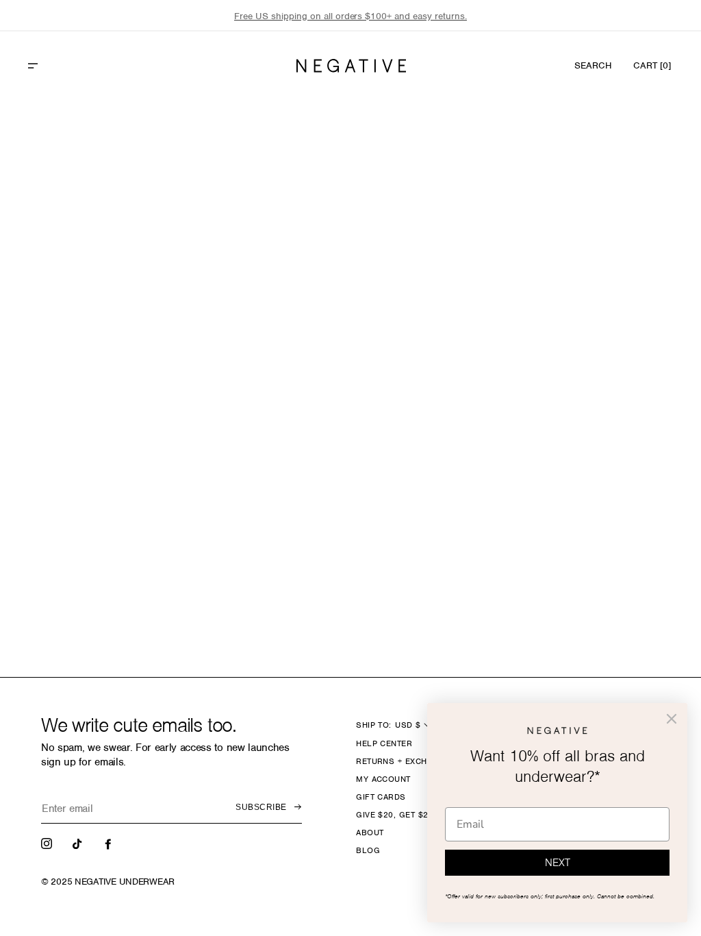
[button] (62, 66)
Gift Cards (381, 797)
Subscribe (260, 807)
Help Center (384, 743)
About (369, 832)
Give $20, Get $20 (394, 815)
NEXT (557, 863)
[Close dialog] (671, 719)
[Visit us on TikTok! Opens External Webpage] (79, 842)
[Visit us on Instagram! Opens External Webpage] (48, 842)
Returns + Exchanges (405, 761)
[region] (350, 16)
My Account (383, 779)
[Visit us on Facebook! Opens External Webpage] (109, 842)
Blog (368, 850)
